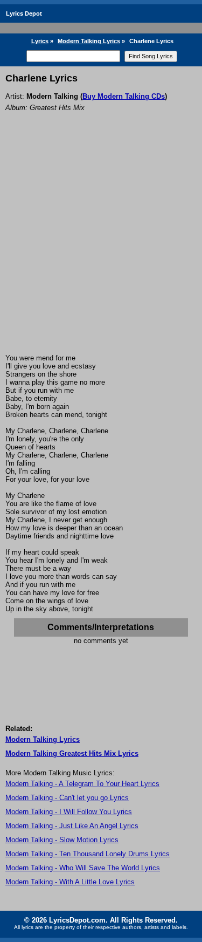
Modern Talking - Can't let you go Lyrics (67, 798)
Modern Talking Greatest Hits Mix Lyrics (71, 753)
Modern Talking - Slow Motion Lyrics (62, 840)
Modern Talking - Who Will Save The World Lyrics (82, 868)
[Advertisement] (101, 247)
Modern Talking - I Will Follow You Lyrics (68, 812)
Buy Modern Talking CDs (123, 96)
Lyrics (39, 41)
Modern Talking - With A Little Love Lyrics (70, 882)
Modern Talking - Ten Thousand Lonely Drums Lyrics (87, 854)
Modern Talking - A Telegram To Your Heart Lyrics (82, 784)
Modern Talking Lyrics (89, 41)
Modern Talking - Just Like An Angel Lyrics (71, 826)
